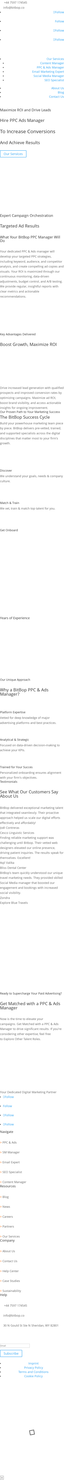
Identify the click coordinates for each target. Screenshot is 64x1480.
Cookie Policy (33, 1376)
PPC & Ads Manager (50, 67)
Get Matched (13, 1049)
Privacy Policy (33, 1368)
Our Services (55, 59)
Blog (61, 92)
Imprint (33, 1363)
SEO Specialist (54, 80)
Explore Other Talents (20, 1054)
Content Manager (52, 63)
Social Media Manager (48, 76)
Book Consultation (18, 105)
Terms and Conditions (33, 1372)
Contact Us (56, 97)
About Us (57, 88)
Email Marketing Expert (48, 72)
